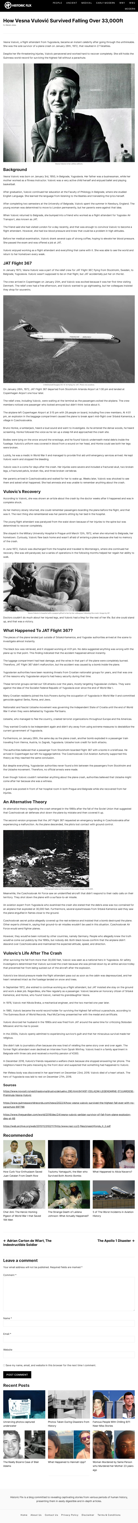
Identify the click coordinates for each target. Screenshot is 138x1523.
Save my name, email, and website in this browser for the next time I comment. (51, 1365)
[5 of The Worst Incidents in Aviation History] (114, 1194)
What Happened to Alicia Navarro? (112, 1171)
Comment (9, 1275)
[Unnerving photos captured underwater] (24, 1404)
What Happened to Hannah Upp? (67, 1462)
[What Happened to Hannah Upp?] (69, 1444)
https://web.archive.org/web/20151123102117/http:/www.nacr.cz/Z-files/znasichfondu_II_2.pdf (57, 1126)
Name (7, 1318)
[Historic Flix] (18, 5)
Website (7, 1349)
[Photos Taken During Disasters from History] (69, 1404)
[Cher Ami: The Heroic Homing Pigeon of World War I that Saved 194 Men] (24, 1194)
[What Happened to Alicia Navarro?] (114, 1154)
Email (7, 1333)
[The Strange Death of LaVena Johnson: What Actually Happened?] (69, 1194)
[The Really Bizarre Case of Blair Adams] (24, 1444)
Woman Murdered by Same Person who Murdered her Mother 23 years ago (113, 1466)
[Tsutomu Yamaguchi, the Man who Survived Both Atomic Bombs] (69, 1154)
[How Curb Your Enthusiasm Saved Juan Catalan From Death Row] (24, 1154)
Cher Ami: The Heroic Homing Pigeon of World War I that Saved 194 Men (22, 1216)
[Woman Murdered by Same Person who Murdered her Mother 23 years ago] (114, 1444)
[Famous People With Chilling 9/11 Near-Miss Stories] (114, 1404)
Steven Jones (11, 25)
